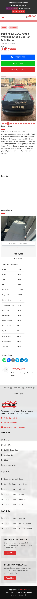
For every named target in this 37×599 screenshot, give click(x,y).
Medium (17, 394)
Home (4, 27)
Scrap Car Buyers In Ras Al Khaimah (17, 523)
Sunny (18, 248)
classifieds (13, 27)
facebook (6, 388)
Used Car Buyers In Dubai (13, 479)
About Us (7, 445)
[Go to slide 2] (16, 258)
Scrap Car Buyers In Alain (13, 504)
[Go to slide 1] (14, 258)
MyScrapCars (25, 589)
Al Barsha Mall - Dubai (19, 5)
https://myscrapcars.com (7, 157)
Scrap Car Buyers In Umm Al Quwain (18, 528)
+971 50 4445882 (26, 8)
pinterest (29, 388)
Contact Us (8, 455)
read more (10, 553)
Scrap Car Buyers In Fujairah (14, 499)
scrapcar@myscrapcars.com (19, 2)
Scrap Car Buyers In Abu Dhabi (15, 484)
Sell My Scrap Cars (11, 450)
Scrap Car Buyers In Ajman (14, 494)
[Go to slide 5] (21, 258)
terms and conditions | (24, 592)
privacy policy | (9, 592)
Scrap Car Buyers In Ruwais (14, 518)
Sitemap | (14, 595)
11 (31, 123)
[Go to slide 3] (18, 258)
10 (29, 123)
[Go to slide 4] (20, 258)
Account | (22, 595)
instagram (17, 388)
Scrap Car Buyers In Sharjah (14, 489)
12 (34, 123)
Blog (6, 460)
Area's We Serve (19, 11)
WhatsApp (19, 63)
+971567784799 (19, 57)
